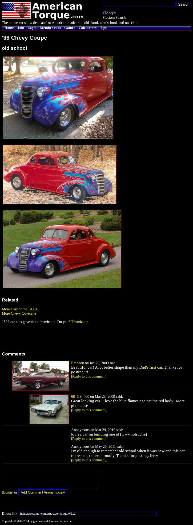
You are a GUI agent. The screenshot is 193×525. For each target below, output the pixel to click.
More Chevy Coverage (19, 313)
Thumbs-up (79, 322)
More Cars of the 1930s (19, 309)
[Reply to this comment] (89, 376)
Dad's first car (150, 367)
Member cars (50, 28)
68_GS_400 (80, 396)
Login (32, 28)
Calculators (87, 28)
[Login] (7, 492)
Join (20, 28)
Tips (103, 28)
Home (9, 28)
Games (69, 28)
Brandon (77, 363)
